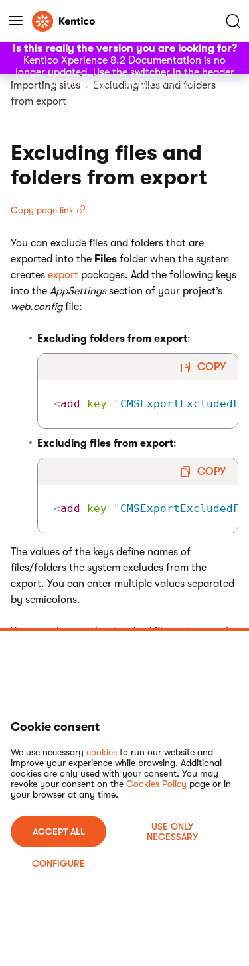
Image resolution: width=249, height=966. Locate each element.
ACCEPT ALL (59, 831)
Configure (58, 863)
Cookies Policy (156, 783)
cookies (101, 752)
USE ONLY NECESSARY (172, 831)
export (63, 275)
